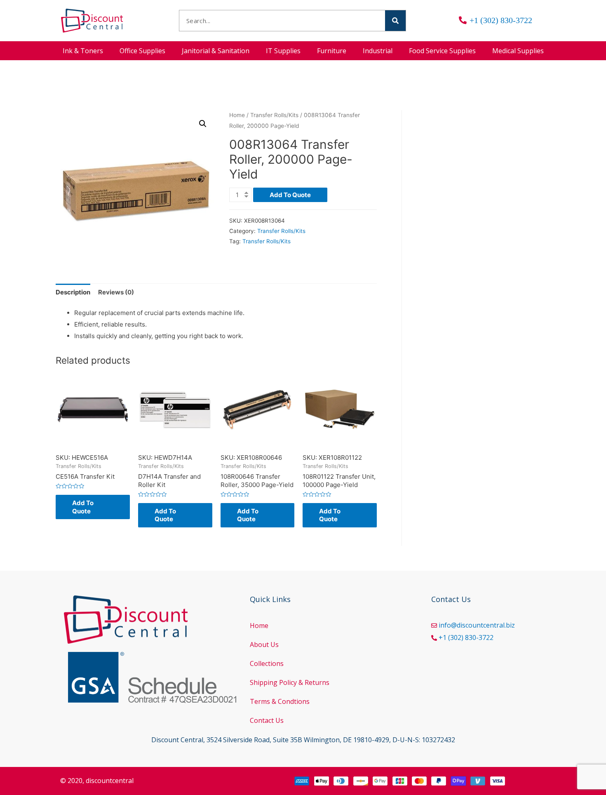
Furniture (331, 50)
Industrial (377, 50)
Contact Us (267, 720)
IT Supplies (283, 50)
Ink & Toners (83, 50)
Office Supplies (142, 50)
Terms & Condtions (280, 701)
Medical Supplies (518, 50)
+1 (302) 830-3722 (466, 637)
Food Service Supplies (442, 50)
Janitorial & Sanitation (215, 50)
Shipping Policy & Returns (289, 682)
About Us (264, 644)
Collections (267, 663)
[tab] (73, 292)
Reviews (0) (116, 292)
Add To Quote (290, 195)
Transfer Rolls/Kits (274, 115)
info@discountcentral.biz (477, 625)
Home (237, 115)
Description (73, 292)
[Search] (395, 20)
